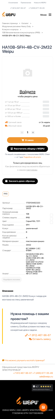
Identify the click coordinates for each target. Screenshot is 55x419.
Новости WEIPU (40, 3)
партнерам (31, 170)
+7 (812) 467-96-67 (18, 8)
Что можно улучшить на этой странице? (24, 360)
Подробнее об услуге (32, 157)
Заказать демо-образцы (21, 181)
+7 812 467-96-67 (22, 373)
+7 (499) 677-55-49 (37, 8)
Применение (26, 3)
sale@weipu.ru (46, 376)
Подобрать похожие (11, 280)
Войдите (28, 91)
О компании (13, 3)
